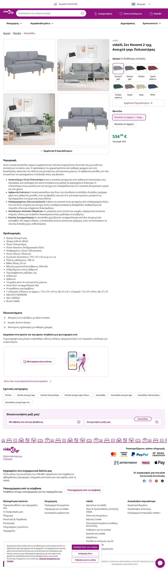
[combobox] (51, 13)
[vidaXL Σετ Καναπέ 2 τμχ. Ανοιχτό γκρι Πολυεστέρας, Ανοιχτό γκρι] (29, 65)
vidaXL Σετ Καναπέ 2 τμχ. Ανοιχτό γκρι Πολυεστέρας (133, 47)
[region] (53, 554)
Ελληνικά (141, 4)
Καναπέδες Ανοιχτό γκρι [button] (121, 395)
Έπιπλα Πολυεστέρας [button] (50, 395)
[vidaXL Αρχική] (8, 12)
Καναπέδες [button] (101, 395)
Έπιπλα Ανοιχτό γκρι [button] (26, 395)
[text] (119, 137)
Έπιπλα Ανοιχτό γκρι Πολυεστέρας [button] (78, 395)
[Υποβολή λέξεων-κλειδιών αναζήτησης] (82, 13)
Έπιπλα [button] (8, 395)
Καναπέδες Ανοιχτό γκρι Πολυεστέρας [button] (19, 402)
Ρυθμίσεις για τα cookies (98, 529)
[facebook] (144, 481)
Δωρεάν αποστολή (67, 3)
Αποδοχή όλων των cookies (85, 547)
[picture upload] (76, 361)
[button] (118, 72)
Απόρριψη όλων (85, 553)
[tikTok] (162, 481)
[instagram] (150, 481)
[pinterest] (156, 481)
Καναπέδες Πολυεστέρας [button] (148, 395)
